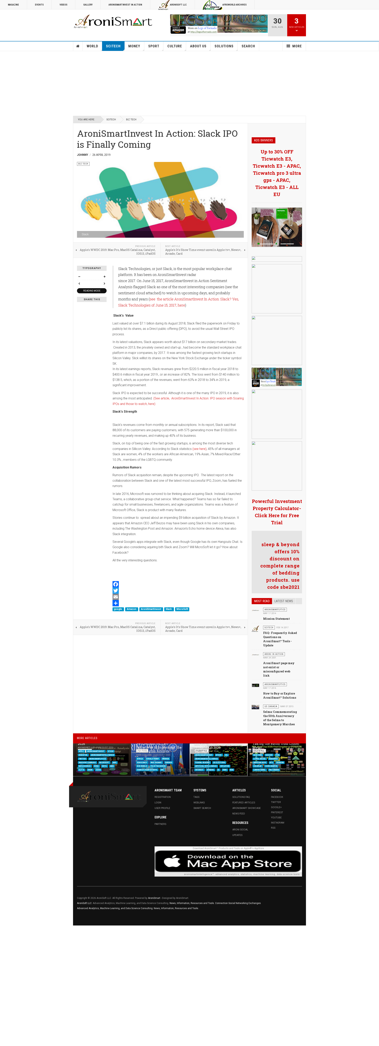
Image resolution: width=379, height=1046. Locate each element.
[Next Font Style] (104, 283)
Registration (163, 797)
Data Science (85, 766)
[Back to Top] (4, 929)
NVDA (96, 766)
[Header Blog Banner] (219, 24)
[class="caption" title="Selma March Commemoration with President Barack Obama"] (255, 707)
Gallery (88, 4)
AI (219, 770)
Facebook (277, 797)
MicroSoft (182, 609)
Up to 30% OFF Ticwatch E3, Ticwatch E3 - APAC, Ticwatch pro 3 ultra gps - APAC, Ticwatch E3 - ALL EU (277, 173)
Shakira (280, 762)
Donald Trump (152, 759)
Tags (196, 797)
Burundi (168, 762)
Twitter (82, 759)
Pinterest (277, 812)
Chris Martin (271, 766)
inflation (224, 766)
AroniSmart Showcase (246, 808)
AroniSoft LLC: (84, 903)
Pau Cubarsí (274, 770)
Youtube (276, 817)
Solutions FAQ (241, 797)
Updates (237, 835)
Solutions (224, 46)
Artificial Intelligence (206, 766)
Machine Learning (87, 762)
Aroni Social (240, 829)
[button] (293, 748)
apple (81, 751)
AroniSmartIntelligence (102, 755)
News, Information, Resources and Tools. (176, 908)
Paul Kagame (156, 762)
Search (248, 46)
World (92, 46)
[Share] (178, 603)
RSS (273, 827)
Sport (153, 46)
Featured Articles (243, 802)
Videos (63, 4)
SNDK (90, 770)
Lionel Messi (259, 759)
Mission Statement (276, 619)
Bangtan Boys (259, 762)
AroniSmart (154, 898)
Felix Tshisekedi (158, 766)
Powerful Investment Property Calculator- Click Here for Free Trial (277, 512)
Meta (104, 766)
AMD (112, 766)
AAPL (115, 762)
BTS (271, 762)
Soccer (269, 755)
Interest (199, 770)
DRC (162, 770)
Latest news (283, 601)
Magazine (13, 4)
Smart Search (202, 808)
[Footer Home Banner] (228, 861)
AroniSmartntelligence (206, 759)
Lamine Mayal (259, 770)
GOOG (98, 770)
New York (257, 755)
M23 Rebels (142, 766)
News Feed (238, 813)
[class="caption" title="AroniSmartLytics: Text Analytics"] (255, 684)
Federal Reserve (202, 762)
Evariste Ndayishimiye (147, 770)
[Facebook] (178, 584)
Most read (262, 601)
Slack (169, 609)
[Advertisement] (189, 83)
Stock (111, 751)
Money (134, 46)
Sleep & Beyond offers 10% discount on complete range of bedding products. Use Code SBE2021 (280, 565)
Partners (160, 824)
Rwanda (165, 759)
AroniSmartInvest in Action (125, 4)
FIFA (277, 755)
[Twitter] (178, 590)
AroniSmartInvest (151, 609)
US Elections (219, 762)
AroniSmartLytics (97, 759)
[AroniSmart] (113, 21)
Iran (225, 770)
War (231, 770)
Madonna (273, 759)
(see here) (199, 449)
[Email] (178, 597)
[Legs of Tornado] (277, 227)
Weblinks (199, 802)
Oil (226, 755)
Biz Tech (131, 119)
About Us (198, 46)
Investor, (83, 755)
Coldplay (257, 766)
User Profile (162, 808)
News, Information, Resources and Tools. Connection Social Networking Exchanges (215, 903)
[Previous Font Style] (79, 283)
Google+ (276, 807)
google (118, 609)
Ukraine (210, 770)
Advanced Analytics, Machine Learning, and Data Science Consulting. (115, 908)
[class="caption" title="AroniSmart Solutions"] (255, 610)
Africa (140, 759)
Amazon (132, 609)
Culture (174, 46)
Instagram (277, 822)
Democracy (142, 762)
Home (78, 46)
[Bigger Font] (104, 276)
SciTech (113, 46)
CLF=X (81, 770)
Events (39, 4)
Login (158, 802)
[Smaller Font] (79, 276)
